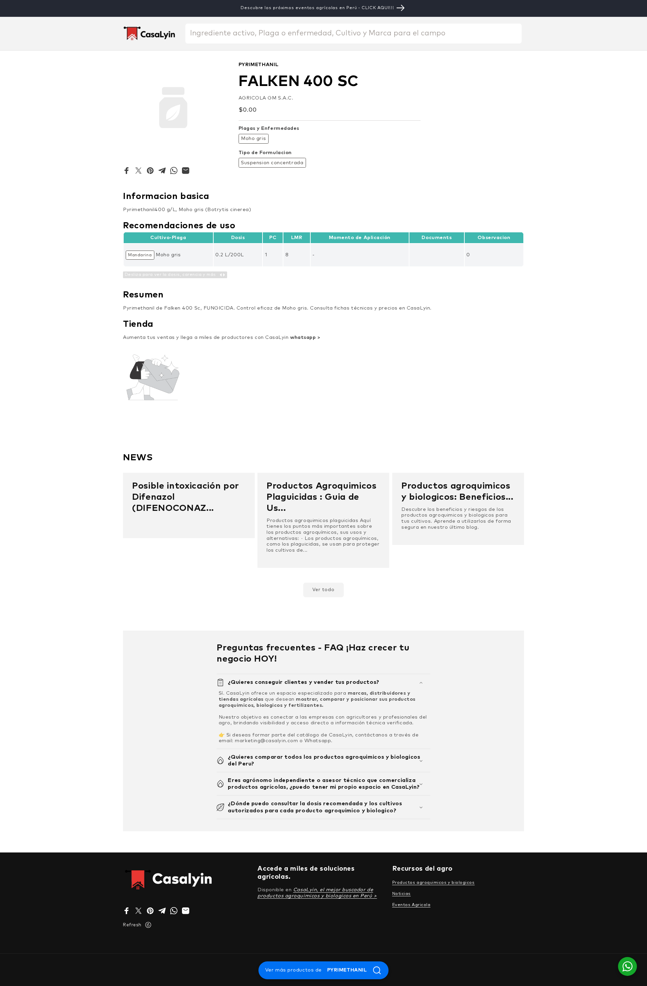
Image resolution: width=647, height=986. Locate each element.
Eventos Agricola (411, 905)
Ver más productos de (316, 970)
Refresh (132, 925)
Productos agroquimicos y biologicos (433, 882)
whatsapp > (305, 337)
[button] (323, 682)
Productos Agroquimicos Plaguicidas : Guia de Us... (322, 497)
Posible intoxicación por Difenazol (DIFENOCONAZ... (185, 497)
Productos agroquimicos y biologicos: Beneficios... (457, 492)
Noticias (401, 894)
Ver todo (323, 589)
